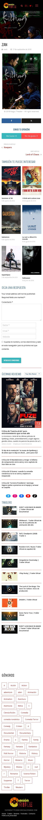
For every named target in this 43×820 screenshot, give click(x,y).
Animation (8, 699)
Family (35, 740)
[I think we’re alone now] (31, 180)
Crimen (19, 726)
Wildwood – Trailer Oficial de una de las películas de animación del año (30, 522)
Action (24, 685)
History (35, 753)
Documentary (25, 733)
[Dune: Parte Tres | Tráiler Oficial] (10, 616)
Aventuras (8, 706)
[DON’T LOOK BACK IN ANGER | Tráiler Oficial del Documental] (10, 510)
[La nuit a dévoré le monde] (31, 219)
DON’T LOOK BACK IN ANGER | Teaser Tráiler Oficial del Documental (30, 628)
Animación (32, 692)
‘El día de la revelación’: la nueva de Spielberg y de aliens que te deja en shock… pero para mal (20, 451)
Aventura (22, 699)
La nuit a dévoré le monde (29, 238)
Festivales (24, 813)
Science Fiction (30, 773)
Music (30, 760)
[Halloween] (31, 260)
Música (19, 767)
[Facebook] (11, 120)
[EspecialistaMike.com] (10, 8)
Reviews (16, 813)
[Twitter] (31, 120)
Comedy (7, 726)
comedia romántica (11, 719)
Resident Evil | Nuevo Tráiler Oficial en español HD (30, 548)
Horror (7, 760)
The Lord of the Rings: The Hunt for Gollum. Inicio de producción (29, 588)
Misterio (18, 760)
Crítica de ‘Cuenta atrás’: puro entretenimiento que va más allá (16, 432)
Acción (9, 444)
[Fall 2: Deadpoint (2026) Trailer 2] (10, 536)
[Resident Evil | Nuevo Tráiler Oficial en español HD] (10, 550)
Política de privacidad (9, 815)
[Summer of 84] (11, 180)
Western (19, 787)
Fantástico (33, 746)
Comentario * (7, 302)
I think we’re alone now (31, 198)
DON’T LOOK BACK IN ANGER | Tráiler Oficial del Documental (30, 509)
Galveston (5, 237)
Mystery (7, 767)
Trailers (9, 813)
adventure (8, 692)
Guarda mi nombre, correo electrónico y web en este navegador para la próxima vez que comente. (21, 345)
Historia (22, 753)
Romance (14, 773)
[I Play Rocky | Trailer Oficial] (10, 576)
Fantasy (7, 746)
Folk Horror (8, 753)
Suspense (8, 780)
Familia (25, 740)
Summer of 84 (7, 198)
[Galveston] (11, 219)
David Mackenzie (26, 444)
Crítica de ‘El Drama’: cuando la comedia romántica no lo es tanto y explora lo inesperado (17, 473)
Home (4, 813)
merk (5, 49)
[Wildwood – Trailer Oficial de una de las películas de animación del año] (10, 523)
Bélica (20, 706)
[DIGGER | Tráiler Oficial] (10, 603)
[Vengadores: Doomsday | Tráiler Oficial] (10, 563)
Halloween (26, 278)
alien (20, 692)
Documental (9, 733)
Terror (27, 780)
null (36, 767)
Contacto (32, 813)
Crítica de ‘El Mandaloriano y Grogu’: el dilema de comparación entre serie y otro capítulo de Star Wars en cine (19, 462)
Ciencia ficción (9, 712)
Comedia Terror (31, 719)
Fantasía (19, 746)
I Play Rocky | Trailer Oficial (29, 573)
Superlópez (6, 275)
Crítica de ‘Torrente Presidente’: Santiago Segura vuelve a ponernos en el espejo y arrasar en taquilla (20, 485)
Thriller (7, 787)
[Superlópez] (11, 258)
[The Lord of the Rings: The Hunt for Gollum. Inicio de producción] (10, 589)
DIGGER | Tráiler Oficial (28, 600)
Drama (6, 740)
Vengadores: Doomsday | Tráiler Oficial (29, 561)
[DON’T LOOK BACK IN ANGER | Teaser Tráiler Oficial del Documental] (10, 629)
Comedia (24, 712)
